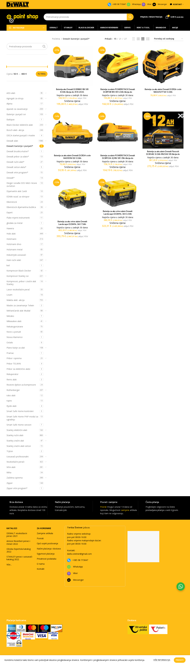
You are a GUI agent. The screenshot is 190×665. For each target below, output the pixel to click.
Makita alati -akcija (15, 300)
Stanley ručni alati (15, 435)
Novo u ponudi (14, 331)
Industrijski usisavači (16, 254)
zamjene (125, 510)
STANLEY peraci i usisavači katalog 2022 (19, 558)
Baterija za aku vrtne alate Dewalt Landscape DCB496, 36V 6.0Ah (117, 212)
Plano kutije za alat (16, 347)
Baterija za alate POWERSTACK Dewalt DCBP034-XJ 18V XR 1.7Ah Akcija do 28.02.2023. (117, 158)
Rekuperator (12, 374)
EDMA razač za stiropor (18, 196)
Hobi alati (11, 233)
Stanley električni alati (17, 430)
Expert (10, 212)
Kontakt (40, 568)
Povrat (103, 506)
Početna (56, 38)
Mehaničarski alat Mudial (18, 310)
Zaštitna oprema (15, 477)
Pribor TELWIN (14, 363)
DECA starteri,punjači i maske (21, 135)
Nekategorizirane (15, 326)
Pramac (10, 353)
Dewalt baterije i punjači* (20, 146)
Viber (149, 4)
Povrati (40, 538)
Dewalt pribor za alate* (18, 156)
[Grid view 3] (142, 39)
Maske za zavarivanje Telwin (20, 305)
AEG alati (11, 93)
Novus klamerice (15, 337)
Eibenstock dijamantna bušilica (21, 207)
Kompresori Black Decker (19, 270)
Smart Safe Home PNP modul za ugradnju (22, 418)
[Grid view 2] (138, 39)
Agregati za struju (15, 98)
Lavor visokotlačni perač (18, 289)
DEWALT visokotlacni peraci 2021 (17, 534)
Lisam (9, 294)
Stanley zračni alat (15, 440)
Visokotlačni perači (15, 461)
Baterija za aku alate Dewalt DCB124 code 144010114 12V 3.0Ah (72, 156)
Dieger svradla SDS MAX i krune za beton (22, 184)
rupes (9, 400)
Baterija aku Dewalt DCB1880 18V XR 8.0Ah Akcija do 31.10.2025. (72, 90)
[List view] (133, 39)
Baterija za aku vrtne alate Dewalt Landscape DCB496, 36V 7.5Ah (72, 222)
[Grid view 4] (147, 39)
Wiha (9, 472)
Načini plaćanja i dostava (49, 548)
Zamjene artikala (45, 533)
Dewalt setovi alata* (16, 167)
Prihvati (179, 660)
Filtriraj (41, 74)
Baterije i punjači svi (16, 114)
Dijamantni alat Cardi (17, 191)
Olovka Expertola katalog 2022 (19, 550)
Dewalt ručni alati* (15, 161)
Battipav (11, 119)
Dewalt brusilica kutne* (18, 151)
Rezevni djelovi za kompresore (21, 384)
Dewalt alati (12, 140)
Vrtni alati (11, 467)
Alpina (9, 103)
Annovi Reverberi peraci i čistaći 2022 (18, 542)
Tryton (10, 451)
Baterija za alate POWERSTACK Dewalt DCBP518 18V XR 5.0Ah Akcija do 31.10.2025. (117, 92)
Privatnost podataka (46, 558)
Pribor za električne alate (18, 369)
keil (8, 265)
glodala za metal (14, 223)
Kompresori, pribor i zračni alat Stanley (21, 283)
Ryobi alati (11, 406)
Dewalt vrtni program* (17, 172)
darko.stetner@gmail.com (79, 553)
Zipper (10, 483)
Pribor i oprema (14, 358)
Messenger (162, 4)
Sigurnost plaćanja (45, 553)
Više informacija (161, 660)
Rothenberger (13, 390)
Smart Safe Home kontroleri (20, 411)
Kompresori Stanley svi (17, 276)
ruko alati (11, 395)
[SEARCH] (130, 17)
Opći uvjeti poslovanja (47, 543)
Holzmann (11, 239)
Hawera (10, 228)
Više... (9, 564)
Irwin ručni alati (14, 260)
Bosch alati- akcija (15, 130)
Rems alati (12, 379)
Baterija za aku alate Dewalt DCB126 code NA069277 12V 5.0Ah (163, 90)
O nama (41, 563)
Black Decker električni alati (20, 124)
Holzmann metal (14, 249)
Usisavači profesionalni (17, 456)
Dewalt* (11, 177)
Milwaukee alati (14, 321)
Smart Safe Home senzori (19, 424)
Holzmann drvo (14, 244)
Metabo (10, 316)
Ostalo (10, 342)
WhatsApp (136, 4)
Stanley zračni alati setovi (19, 446)
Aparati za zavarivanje (17, 109)
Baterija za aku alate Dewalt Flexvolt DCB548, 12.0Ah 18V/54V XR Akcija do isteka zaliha (163, 154)
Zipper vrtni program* (17, 488)
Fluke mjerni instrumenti (18, 217)
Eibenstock (12, 201)
